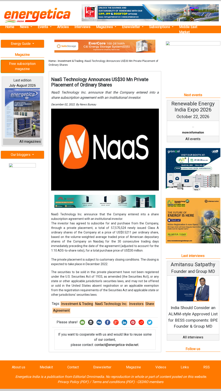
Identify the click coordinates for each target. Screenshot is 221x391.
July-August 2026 (22, 85)
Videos (160, 367)
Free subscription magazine (22, 66)
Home (9, 27)
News (25, 27)
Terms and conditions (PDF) (113, 382)
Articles (63, 27)
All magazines (30, 141)
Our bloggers (21, 155)
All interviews (193, 337)
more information (193, 132)
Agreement (61, 310)
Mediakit (46, 367)
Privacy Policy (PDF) (73, 382)
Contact (73, 367)
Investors (136, 304)
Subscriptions (160, 27)
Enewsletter (131, 27)
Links (185, 367)
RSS (206, 367)
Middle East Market (188, 29)
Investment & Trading (70, 61)
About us (18, 367)
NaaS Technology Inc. (111, 304)
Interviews (82, 27)
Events (43, 27)
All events (192, 139)
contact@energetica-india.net (116, 345)
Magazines (105, 27)
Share (149, 304)
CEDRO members (150, 382)
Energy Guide (21, 44)
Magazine (133, 367)
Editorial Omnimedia (88, 377)
